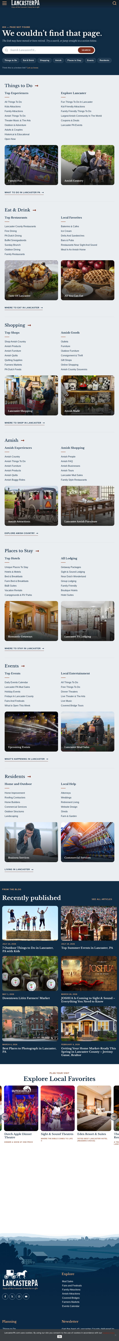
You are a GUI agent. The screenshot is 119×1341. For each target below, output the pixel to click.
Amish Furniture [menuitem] (13, 351)
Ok (59, 1336)
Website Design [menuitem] (69, 807)
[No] (115, 1335)
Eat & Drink (28, 60)
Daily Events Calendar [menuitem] (16, 682)
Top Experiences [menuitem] (16, 93)
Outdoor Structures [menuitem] (14, 811)
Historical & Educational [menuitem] (17, 134)
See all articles (102, 899)
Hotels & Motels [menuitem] (13, 572)
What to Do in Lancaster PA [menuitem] (22, 192)
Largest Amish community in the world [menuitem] (81, 116)
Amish (58, 60)
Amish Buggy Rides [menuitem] (15, 480)
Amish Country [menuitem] (12, 456)
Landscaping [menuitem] (11, 816)
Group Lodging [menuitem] (68, 581)
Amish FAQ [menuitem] (67, 461)
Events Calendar (70, 1306)
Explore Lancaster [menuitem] (73, 93)
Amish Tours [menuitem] (67, 470)
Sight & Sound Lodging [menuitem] (73, 572)
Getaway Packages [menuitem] (71, 567)
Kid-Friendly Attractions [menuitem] (73, 106)
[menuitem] (31, 165)
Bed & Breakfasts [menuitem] (13, 576)
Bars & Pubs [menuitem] (67, 240)
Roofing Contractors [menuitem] (15, 797)
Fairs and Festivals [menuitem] (14, 701)
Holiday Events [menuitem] (12, 691)
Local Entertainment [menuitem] (75, 673)
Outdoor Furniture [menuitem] (70, 351)
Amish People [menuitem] (68, 456)
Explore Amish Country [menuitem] (20, 533)
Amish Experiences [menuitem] (18, 447)
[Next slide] (114, 1116)
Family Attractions (71, 1289)
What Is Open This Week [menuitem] (17, 705)
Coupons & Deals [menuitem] (70, 120)
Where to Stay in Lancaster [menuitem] (23, 648)
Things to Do (11, 60)
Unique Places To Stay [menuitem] (16, 567)
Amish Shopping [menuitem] (72, 447)
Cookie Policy (109, 1333)
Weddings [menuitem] (66, 797)
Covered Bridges (71, 1298)
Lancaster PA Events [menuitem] (71, 125)
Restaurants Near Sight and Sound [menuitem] (79, 245)
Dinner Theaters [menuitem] (69, 691)
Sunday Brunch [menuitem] (13, 245)
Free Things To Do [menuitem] (70, 687)
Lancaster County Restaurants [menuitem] (20, 226)
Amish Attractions (71, 1293)
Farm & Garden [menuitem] (69, 816)
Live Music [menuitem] (66, 701)
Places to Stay (74, 60)
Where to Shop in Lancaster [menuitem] (23, 423)
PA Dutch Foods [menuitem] (13, 369)
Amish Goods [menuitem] (70, 332)
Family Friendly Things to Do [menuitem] (76, 111)
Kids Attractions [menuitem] (13, 106)
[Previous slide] (5, 1116)
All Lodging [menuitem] (69, 558)
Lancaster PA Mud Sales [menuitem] (17, 687)
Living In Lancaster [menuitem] (17, 869)
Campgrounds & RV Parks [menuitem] (18, 595)
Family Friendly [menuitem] (69, 586)
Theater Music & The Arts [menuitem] (18, 120)
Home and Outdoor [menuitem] (18, 784)
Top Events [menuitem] (12, 673)
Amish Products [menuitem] (13, 346)
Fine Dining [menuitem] (11, 231)
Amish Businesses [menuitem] (70, 466)
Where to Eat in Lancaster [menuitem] (22, 307)
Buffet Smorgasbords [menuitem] (15, 240)
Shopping (44, 60)
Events (90, 60)
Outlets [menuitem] (64, 341)
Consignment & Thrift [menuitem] (72, 355)
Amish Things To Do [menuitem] (15, 116)
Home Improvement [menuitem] (15, 793)
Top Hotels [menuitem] (12, 558)
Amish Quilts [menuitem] (11, 355)
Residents (104, 60)
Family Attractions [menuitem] (14, 111)
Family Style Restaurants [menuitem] (74, 480)
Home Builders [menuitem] (12, 802)
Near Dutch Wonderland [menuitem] (73, 576)
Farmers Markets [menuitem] (13, 365)
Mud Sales (67, 1281)
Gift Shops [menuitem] (66, 360)
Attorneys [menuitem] (66, 793)
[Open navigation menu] (4, 3)
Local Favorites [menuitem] (71, 217)
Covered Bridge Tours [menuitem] (72, 705)
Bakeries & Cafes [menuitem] (70, 226)
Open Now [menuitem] (10, 139)
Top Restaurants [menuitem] (16, 217)
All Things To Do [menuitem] (13, 102)
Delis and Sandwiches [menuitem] (72, 235)
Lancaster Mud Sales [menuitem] (72, 475)
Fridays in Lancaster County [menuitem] (19, 696)
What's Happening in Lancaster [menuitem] (25, 759)
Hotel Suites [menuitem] (67, 595)
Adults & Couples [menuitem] (14, 130)
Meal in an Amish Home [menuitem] (73, 249)
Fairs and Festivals (72, 1285)
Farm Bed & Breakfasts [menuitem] (16, 581)
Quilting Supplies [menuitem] (13, 360)
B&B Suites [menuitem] (11, 586)
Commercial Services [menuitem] (16, 807)
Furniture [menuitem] (65, 346)
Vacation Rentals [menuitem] (13, 590)
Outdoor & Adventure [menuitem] (15, 125)
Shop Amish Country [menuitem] (15, 341)
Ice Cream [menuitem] (66, 231)
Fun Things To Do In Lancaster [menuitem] (77, 102)
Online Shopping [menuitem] (69, 365)
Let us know (32, 68)
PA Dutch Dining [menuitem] (13, 235)
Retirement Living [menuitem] (70, 802)
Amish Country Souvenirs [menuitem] (74, 369)
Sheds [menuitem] (64, 811)
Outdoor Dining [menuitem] (12, 249)
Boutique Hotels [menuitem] (69, 590)
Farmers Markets (70, 1302)
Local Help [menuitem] (68, 784)
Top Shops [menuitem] (12, 332)
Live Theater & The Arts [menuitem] (73, 696)
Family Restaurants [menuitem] (15, 254)
